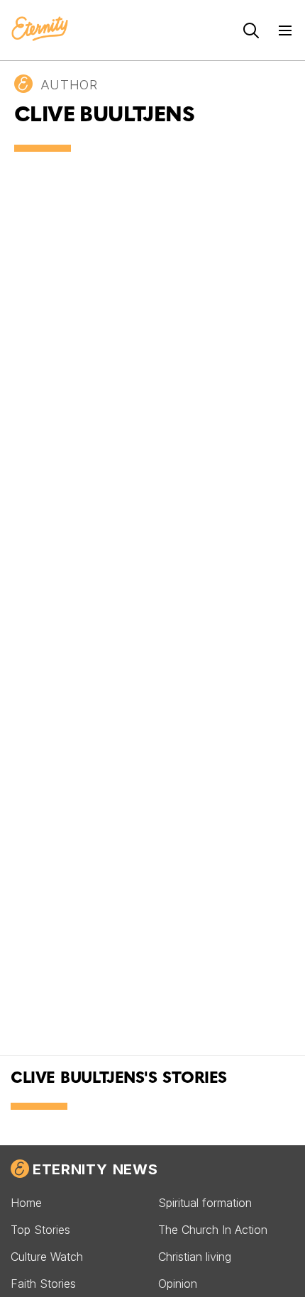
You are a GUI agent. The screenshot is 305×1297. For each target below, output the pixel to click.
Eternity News (95, 1169)
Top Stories (40, 1230)
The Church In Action (212, 1230)
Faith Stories (43, 1283)
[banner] (39, 30)
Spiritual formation (205, 1203)
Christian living (194, 1256)
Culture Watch (47, 1256)
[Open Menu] (285, 30)
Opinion (177, 1283)
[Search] (251, 30)
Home (26, 1203)
